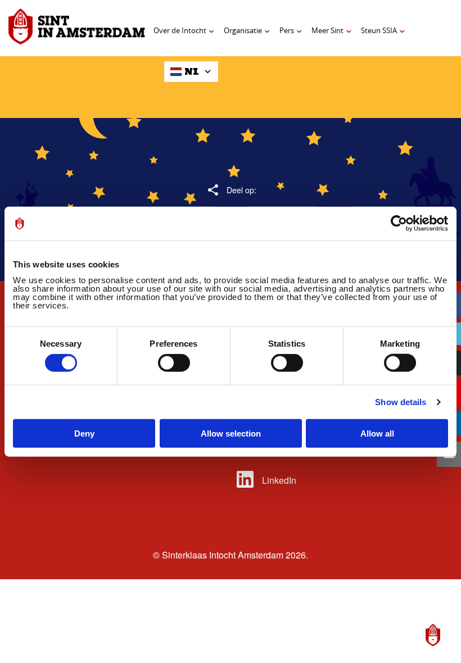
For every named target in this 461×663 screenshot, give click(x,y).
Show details (400, 402)
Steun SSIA (379, 30)
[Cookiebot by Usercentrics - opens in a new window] (399, 223)
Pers (286, 30)
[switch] (174, 363)
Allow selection (231, 433)
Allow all (377, 433)
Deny (84, 433)
